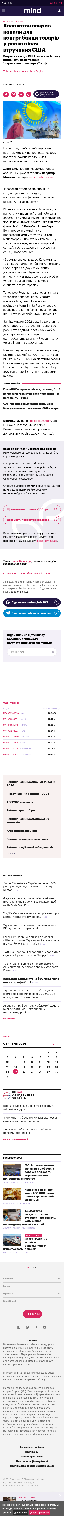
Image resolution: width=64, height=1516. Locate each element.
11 (16, 1062)
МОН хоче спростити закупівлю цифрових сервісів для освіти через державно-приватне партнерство (28, 1172)
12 (24, 1062)
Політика (19, 21)
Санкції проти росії (31, 574)
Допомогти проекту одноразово (28, 520)
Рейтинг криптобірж (21, 810)
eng (10, 3)
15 (48, 1062)
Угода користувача (32, 1456)
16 (56, 1062)
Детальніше (20, 1512)
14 (40, 1062)
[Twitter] (27, 1327)
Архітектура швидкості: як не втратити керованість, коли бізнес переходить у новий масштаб (29, 1218)
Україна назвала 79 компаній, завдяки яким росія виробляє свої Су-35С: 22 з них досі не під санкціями (29, 994)
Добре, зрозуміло (39, 1512)
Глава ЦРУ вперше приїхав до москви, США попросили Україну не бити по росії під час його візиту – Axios (31, 393)
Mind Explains (33, 1235)
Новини (7, 21)
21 (40, 1067)
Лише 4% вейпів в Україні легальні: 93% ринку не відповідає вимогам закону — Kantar (30, 886)
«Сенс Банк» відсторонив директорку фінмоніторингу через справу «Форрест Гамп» (30, 967)
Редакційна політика (32, 1447)
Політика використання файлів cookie (32, 1466)
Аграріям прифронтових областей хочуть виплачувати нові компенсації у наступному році (31, 1009)
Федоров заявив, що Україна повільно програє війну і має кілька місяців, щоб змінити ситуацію (29, 901)
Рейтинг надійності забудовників (30, 847)
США (48, 574)
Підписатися (55, 3)
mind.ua (11, 1379)
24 (7, 1072)
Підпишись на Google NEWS (29, 602)
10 (7, 1062)
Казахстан (9, 574)
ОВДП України (11, 703)
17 (7, 1067)
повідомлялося (40, 420)
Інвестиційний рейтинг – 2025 (28, 793)
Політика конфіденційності (32, 1461)
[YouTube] (45, 1327)
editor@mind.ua (47, 541)
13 (32, 1062)
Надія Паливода (21, 561)
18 (15, 1067)
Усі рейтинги (12, 854)
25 (15, 1071)
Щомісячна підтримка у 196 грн (27, 509)
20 (32, 1067)
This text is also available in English (23, 71)
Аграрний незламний (22, 830)
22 (48, 1067)
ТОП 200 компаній (20, 802)
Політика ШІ (32, 1452)
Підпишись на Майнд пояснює (31, 613)
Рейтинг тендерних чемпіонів (27, 839)
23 (56, 1067)
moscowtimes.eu (41, 177)
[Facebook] (18, 1327)
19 (24, 1067)
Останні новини (12, 876)
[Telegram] (36, 1327)
